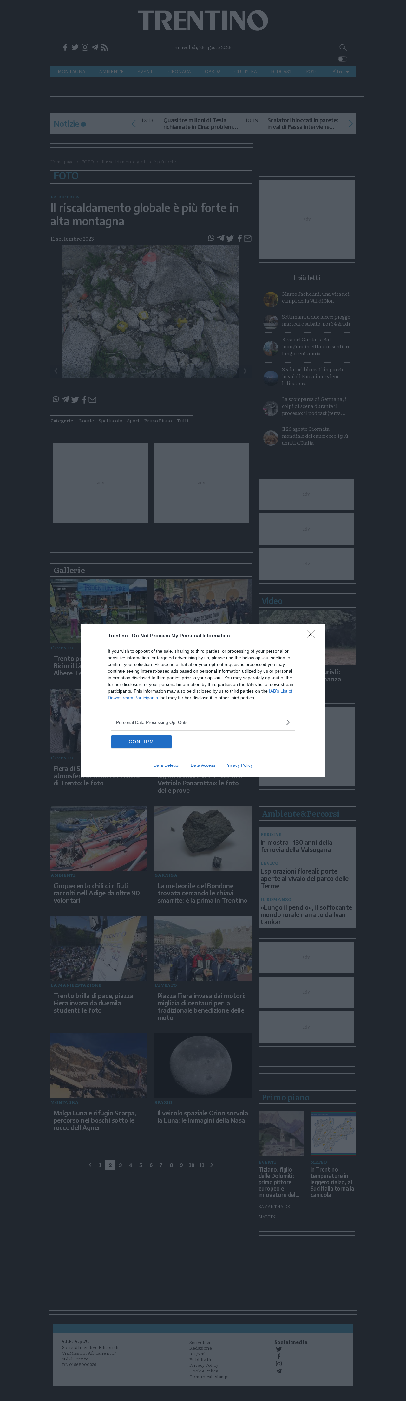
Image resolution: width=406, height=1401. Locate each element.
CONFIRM (141, 741)
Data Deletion (167, 765)
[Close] (313, 636)
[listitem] (203, 722)
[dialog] (203, 700)
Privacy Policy (239, 765)
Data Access (203, 765)
